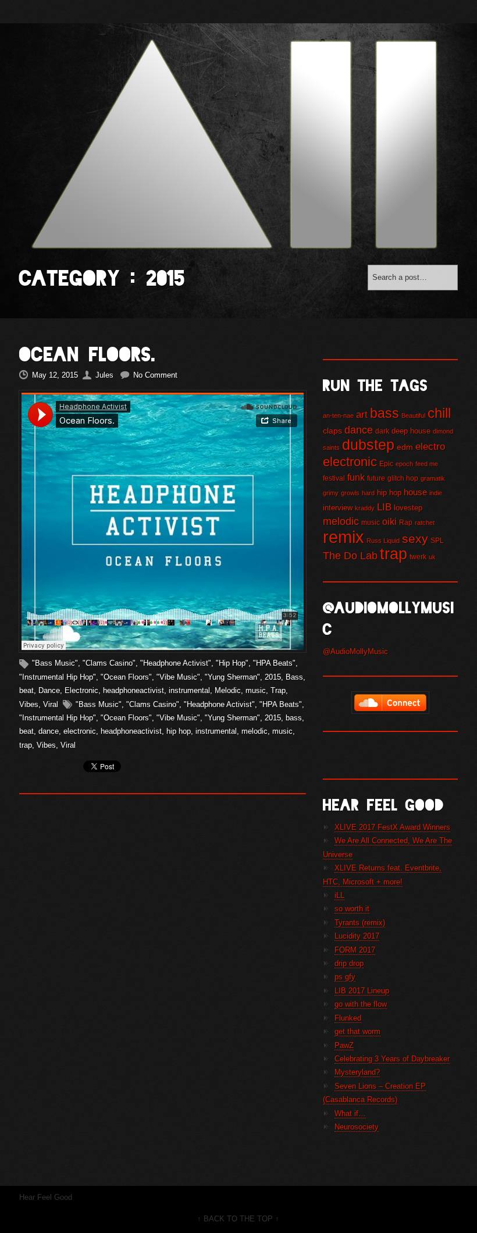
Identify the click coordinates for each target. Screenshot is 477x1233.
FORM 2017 (354, 950)
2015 (273, 677)
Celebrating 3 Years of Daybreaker (392, 1058)
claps (332, 430)
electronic (79, 731)
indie (435, 492)
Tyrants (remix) (359, 922)
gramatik (433, 478)
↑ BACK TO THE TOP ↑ (238, 1218)
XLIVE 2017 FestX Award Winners (392, 827)
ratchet (425, 522)
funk (356, 477)
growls (350, 492)
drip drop (349, 963)
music (255, 690)
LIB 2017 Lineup (361, 990)
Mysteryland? (357, 1072)
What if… (350, 1113)
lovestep (408, 507)
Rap (405, 522)
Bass (294, 677)
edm (405, 447)
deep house (410, 431)
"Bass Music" (55, 663)
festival (334, 478)
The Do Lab (350, 556)
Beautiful (413, 415)
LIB (384, 507)
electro (430, 446)
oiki (389, 521)
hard (368, 492)
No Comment (155, 375)
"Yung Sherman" (232, 677)
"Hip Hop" (232, 663)
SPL (437, 540)
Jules (104, 375)
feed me (426, 463)
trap (25, 745)
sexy (415, 539)
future (376, 478)
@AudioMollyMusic (355, 651)
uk (432, 556)
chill (439, 413)
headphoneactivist (133, 690)
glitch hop (402, 478)
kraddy (365, 507)
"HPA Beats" (274, 663)
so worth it (351, 908)
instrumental (189, 690)
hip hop (178, 731)
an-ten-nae (338, 415)
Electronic (81, 690)
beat (26, 690)
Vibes (28, 704)
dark (382, 431)
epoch (404, 463)
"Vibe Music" (178, 677)
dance (48, 731)
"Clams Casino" (109, 663)
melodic (254, 731)
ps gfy (344, 976)
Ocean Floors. (87, 354)
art (362, 414)
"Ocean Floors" (126, 677)
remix (343, 536)
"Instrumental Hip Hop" (57, 677)
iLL (339, 895)
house (415, 492)
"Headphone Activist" (175, 663)
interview (338, 507)
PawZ (344, 1045)
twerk (418, 557)
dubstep (368, 444)
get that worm (357, 1031)
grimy (331, 492)
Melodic (228, 690)
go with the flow (360, 1004)
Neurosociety (356, 1126)
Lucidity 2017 (356, 936)
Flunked (347, 1018)
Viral (50, 704)
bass (294, 717)
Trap (278, 690)
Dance (49, 690)
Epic (386, 464)
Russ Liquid (383, 540)
